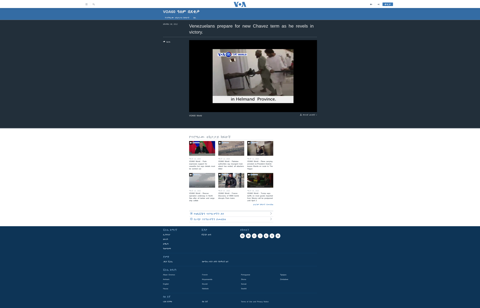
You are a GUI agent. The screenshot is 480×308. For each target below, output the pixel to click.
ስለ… (195, 18)
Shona (243, 279)
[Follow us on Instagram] (254, 235)
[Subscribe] (278, 235)
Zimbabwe (284, 279)
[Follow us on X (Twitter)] (260, 235)
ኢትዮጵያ (166, 235)
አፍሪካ (165, 239)
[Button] (166, 42)
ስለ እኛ (205, 301)
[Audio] (378, 4)
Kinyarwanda (207, 279)
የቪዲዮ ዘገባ (206, 235)
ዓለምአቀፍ (167, 249)
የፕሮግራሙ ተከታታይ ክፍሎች (177, 18)
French (205, 275)
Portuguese (245, 275)
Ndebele (205, 288)
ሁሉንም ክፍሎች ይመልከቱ (263, 205)
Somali (243, 284)
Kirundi (205, 284)
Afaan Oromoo (169, 275)
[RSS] (266, 235)
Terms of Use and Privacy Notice (255, 301)
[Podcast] (272, 235)
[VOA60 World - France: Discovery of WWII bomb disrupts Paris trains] (231, 180)
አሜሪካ (165, 244)
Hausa (165, 288)
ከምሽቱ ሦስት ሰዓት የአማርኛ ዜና (215, 262)
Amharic (166, 279)
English (166, 284)
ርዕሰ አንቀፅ (167, 301)
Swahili (243, 288)
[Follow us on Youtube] (248, 235)
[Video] (371, 4)
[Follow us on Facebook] (242, 235)
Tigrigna (283, 275)
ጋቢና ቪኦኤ (168, 262)
